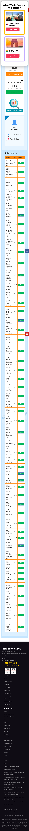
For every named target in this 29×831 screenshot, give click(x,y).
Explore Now (13, 29)
